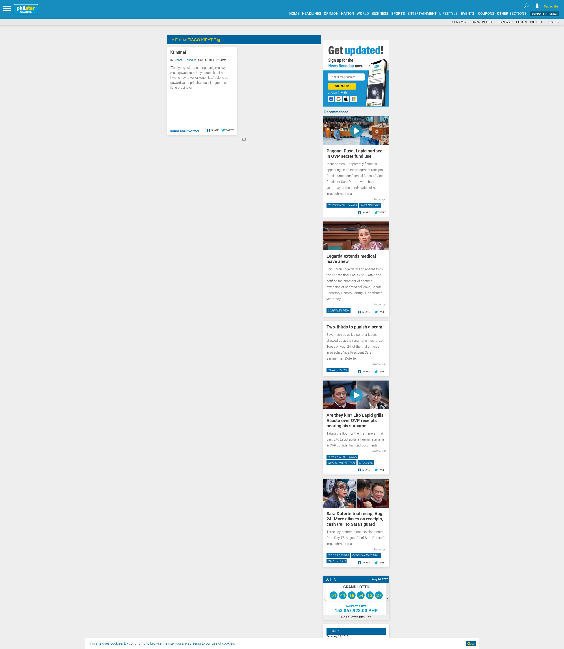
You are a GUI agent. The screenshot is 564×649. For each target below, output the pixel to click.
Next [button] (387, 599)
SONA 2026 (460, 22)
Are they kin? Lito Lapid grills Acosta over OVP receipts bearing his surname (355, 420)
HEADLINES (311, 13)
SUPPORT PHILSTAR (545, 13)
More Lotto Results (356, 617)
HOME (294, 13)
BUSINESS (380, 13)
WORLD (363, 13)
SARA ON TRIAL (483, 22)
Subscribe (551, 6)
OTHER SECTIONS (512, 13)
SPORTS (398, 13)
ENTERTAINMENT (422, 13)
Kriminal (178, 52)
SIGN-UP (342, 86)
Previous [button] (324, 599)
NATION (347, 13)
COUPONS (486, 13)
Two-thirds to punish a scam (354, 327)
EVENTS (468, 13)
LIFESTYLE (448, 13)
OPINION (331, 13)
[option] (356, 599)
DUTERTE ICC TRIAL (530, 22)
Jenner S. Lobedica (185, 60)
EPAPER (554, 22)
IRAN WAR (505, 22)
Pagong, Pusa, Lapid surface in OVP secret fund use (354, 153)
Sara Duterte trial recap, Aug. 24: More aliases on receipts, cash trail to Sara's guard (355, 519)
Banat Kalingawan (184, 130)
